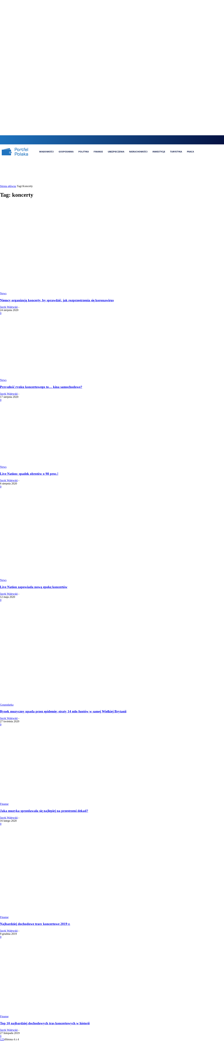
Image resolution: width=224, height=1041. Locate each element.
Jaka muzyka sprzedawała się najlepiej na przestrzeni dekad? (44, 811)
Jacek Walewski (9, 306)
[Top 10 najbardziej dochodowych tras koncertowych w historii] (67, 1013)
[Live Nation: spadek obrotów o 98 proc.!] (42, 463)
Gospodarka (6, 704)
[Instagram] (110, 139)
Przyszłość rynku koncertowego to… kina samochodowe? (41, 387)
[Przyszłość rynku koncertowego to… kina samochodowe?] (42, 376)
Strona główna (8, 186)
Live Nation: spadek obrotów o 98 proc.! (29, 474)
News (3, 293)
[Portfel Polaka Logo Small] (15, 152)
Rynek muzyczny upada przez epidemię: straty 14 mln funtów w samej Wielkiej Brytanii (63, 711)
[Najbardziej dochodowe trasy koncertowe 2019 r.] (67, 914)
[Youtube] (128, 139)
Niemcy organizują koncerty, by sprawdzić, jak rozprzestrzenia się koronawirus (57, 300)
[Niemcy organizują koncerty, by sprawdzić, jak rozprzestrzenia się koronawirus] (67, 290)
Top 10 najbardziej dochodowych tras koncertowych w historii (45, 1023)
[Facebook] (104, 139)
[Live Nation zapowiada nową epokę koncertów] (67, 576)
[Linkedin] (116, 139)
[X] (122, 139)
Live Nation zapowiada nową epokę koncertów (33, 587)
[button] (97, 139)
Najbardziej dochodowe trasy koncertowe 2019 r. (35, 924)
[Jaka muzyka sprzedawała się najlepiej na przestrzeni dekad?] (67, 800)
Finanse (4, 803)
